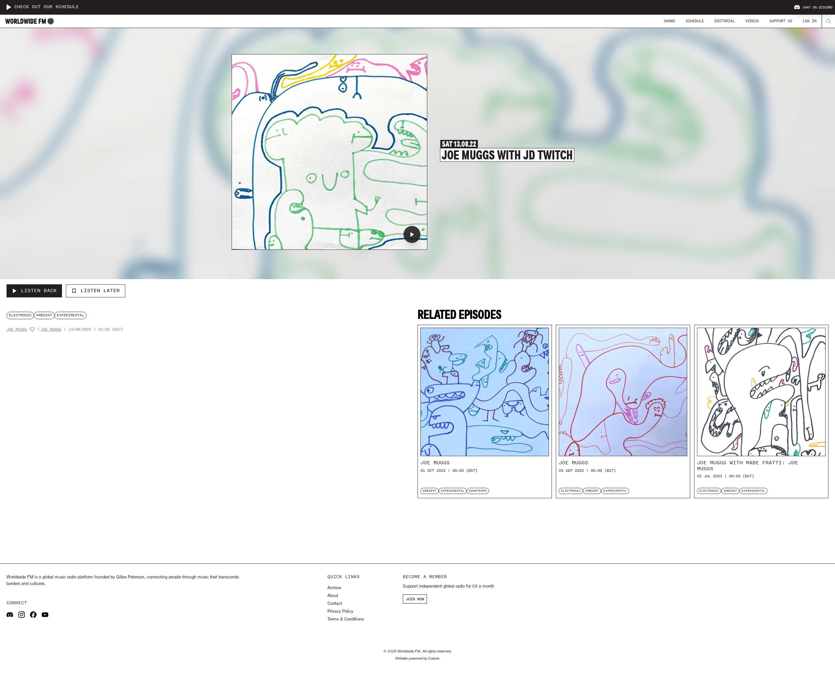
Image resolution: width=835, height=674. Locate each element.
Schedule (695, 21)
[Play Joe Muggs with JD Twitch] (411, 234)
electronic (20, 315)
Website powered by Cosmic (417, 658)
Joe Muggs (17, 329)
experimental (70, 315)
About (332, 596)
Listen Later (100, 290)
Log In (809, 21)
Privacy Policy (340, 611)
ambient (44, 315)
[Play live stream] (8, 7)
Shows (669, 21)
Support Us (780, 21)
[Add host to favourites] (32, 329)
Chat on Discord (817, 7)
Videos (752, 21)
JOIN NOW (415, 599)
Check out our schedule (46, 7)
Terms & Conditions (345, 619)
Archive (334, 588)
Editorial (724, 21)
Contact (334, 604)
